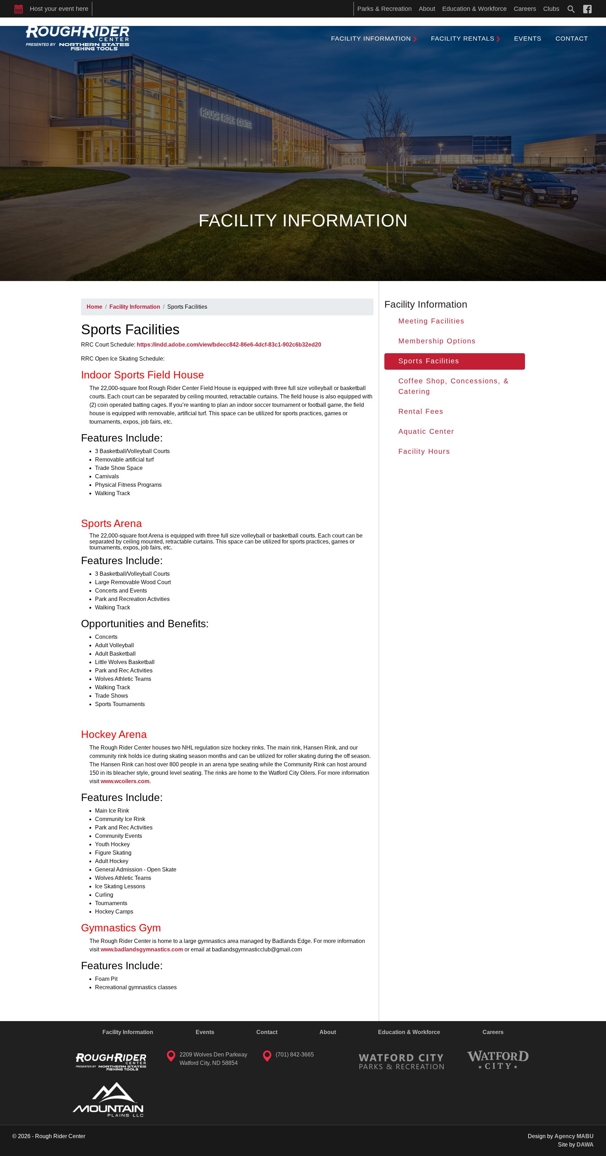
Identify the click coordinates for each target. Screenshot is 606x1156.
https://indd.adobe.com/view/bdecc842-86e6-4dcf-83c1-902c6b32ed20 (229, 345)
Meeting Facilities (431, 321)
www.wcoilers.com (125, 781)
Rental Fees (421, 411)
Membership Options (437, 341)
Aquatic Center (426, 431)
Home (94, 307)
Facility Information (134, 307)
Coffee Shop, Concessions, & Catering (453, 386)
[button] (374, 38)
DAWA (585, 1145)
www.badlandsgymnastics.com (142, 949)
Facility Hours (424, 451)
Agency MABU (574, 1136)
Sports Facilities (428, 361)
